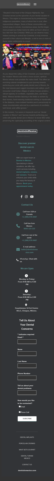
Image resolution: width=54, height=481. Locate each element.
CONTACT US (27, 465)
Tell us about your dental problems (25, 387)
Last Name (22, 361)
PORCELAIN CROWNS (27, 443)
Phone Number (24, 373)
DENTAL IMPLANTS (27, 437)
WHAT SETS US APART (27, 450)
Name (20, 349)
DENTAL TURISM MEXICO (27, 457)
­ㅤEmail (22, 407)
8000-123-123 (29, 229)
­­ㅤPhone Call (24, 412)
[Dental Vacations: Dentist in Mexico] (24, 4)
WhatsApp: (24, 259)
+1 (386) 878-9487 (29, 217)
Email (20, 337)
